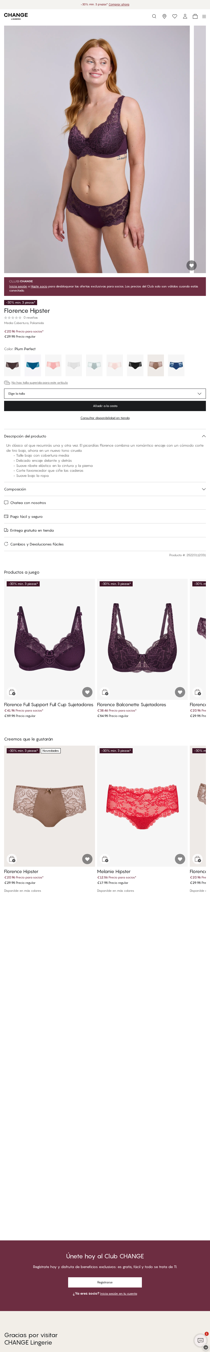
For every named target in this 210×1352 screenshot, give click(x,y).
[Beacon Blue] (176, 366)
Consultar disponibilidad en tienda (105, 418)
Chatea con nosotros (28, 502)
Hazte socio (39, 286)
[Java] (12, 366)
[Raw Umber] (156, 366)
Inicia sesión (18, 286)
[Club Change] (175, 16)
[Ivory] (74, 366)
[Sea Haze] (94, 366)
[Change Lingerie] (16, 16)
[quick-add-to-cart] (12, 692)
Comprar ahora (119, 4)
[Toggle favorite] (191, 265)
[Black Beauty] (135, 366)
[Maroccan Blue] (33, 366)
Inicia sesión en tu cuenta (118, 1293)
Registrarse (105, 1282)
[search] (154, 16)
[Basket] (195, 16)
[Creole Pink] (115, 366)
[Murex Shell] (53, 366)
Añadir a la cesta (105, 406)
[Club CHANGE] (185, 16)
